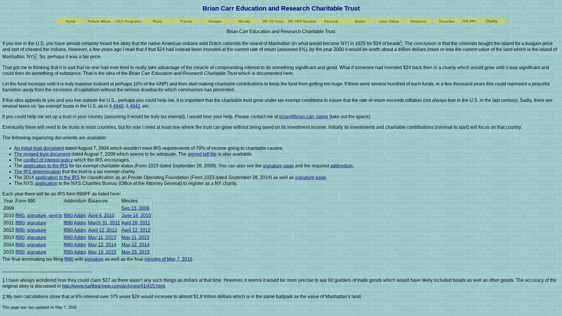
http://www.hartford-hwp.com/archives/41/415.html (113, 286)
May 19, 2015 (102, 252)
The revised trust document (42, 154)
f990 (20, 215)
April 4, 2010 (101, 215)
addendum (341, 165)
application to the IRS (45, 165)
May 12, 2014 (102, 244)
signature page (278, 165)
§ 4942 (133, 106)
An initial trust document (39, 148)
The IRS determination (37, 171)
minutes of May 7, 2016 (168, 259)
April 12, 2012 (102, 230)
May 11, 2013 (102, 237)
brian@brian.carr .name (303, 116)
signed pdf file (202, 154)
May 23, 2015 (135, 252)
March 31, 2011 (104, 222)
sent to (55, 215)
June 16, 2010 (136, 215)
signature (36, 215)
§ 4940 (116, 106)
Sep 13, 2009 (135, 208)
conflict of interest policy (48, 159)
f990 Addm (75, 215)
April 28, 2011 (135, 222)
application (46, 183)
